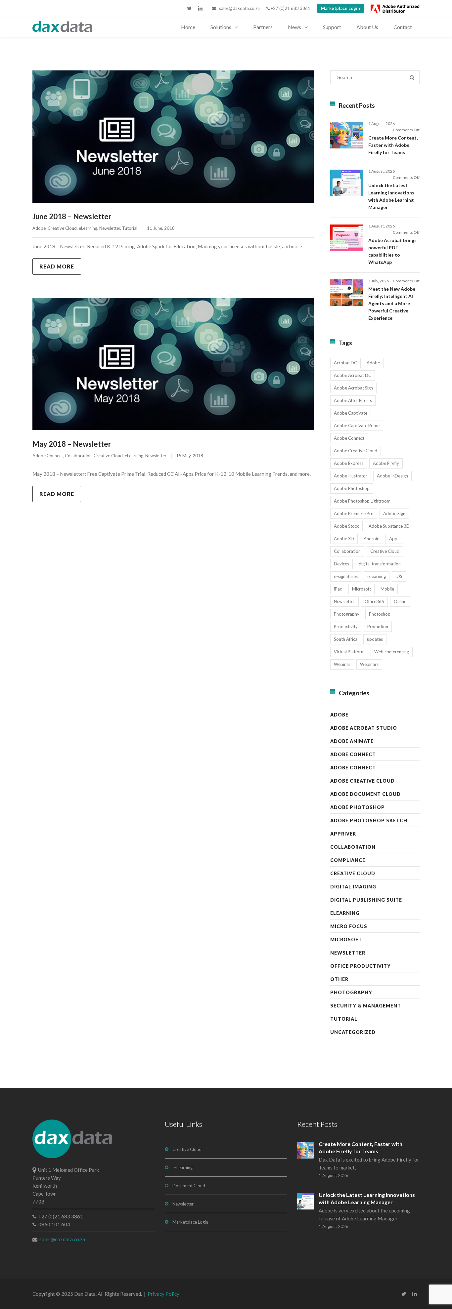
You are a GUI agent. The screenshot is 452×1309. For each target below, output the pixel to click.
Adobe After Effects (353, 400)
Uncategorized (353, 1032)
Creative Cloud (62, 228)
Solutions (220, 27)
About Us (367, 27)
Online (400, 601)
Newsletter (109, 228)
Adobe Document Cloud (365, 794)
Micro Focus (348, 926)
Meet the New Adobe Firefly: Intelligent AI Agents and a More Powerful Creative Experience (391, 303)
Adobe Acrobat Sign (353, 387)
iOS (398, 576)
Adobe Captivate (350, 413)
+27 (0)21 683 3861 (290, 8)
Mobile (387, 589)
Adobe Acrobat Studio (363, 728)
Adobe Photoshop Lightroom (362, 501)
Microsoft (361, 589)
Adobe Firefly (386, 463)
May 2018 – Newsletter (71, 443)
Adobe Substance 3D (389, 526)
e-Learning (182, 1167)
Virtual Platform (349, 651)
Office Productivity (360, 966)
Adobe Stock (346, 526)
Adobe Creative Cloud (355, 450)
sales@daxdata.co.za (238, 8)
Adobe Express (348, 463)
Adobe (39, 228)
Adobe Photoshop (352, 488)
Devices (341, 563)
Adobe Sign (394, 513)
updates (375, 639)
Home (188, 27)
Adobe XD (344, 538)
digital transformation (380, 563)
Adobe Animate (352, 741)
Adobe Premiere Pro (354, 513)
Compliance (347, 860)
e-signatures (346, 576)
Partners (263, 27)
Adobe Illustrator (350, 475)
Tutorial (129, 228)
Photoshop (379, 614)
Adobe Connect (47, 455)
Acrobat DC (345, 362)
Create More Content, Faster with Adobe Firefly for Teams (393, 145)
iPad (338, 589)
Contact (402, 27)
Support (332, 27)
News (294, 27)
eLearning (88, 228)
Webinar (342, 664)
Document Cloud (188, 1185)
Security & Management (365, 1005)
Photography (346, 614)
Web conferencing (391, 651)
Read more (56, 266)
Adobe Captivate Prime (357, 425)
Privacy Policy (163, 1294)
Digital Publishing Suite (366, 900)
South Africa (345, 639)
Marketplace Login (340, 8)
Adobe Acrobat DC (352, 375)
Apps (394, 538)
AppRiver (343, 834)
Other (339, 979)
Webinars (369, 664)
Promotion (377, 626)
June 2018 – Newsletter (72, 216)
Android (372, 538)
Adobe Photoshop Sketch (368, 820)
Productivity (346, 626)
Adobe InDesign (392, 475)
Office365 (374, 601)
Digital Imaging (353, 886)
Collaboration (78, 455)
